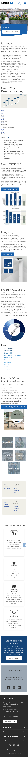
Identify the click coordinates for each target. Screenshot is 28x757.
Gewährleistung (8, 756)
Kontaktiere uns (10, 721)
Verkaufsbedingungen (18, 756)
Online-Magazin (16, 489)
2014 (2, 116)
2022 (2, 123)
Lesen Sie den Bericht (11, 31)
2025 (2, 129)
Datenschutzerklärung (20, 754)
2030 (2, 132)
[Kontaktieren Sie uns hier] (24, 545)
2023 (2, 126)
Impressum (19, 753)
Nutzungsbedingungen (7, 754)
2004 (2, 110)
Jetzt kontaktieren (14, 658)
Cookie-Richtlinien (10, 753)
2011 (2, 113)
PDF (15, 492)
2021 (2, 119)
